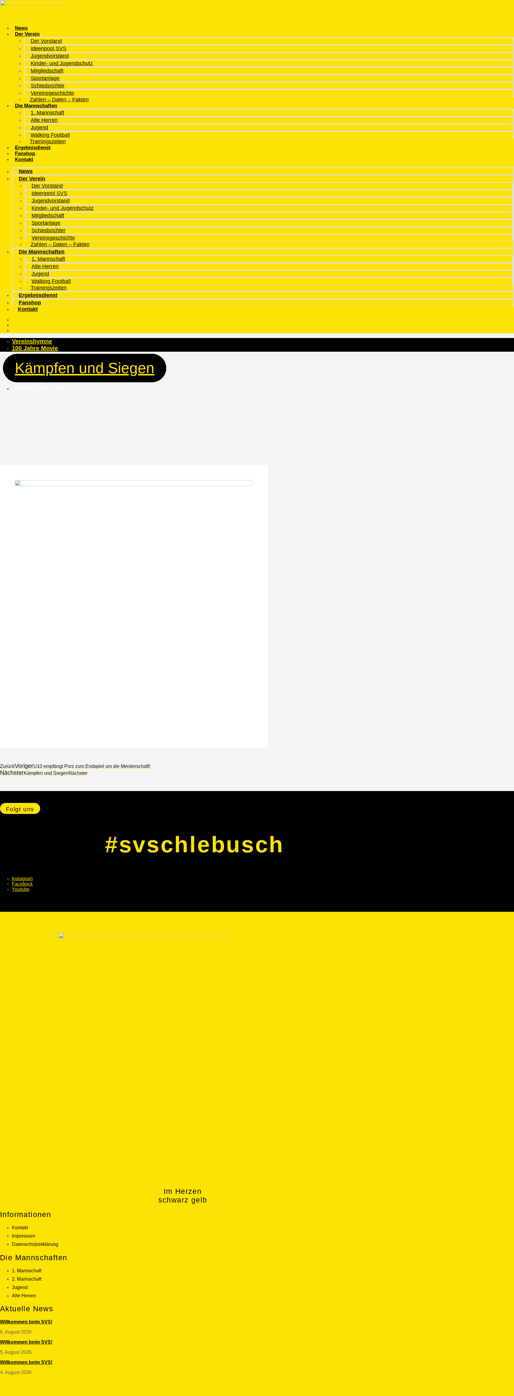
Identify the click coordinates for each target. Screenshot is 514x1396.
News (21, 28)
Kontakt (24, 159)
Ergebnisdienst (33, 147)
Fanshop (25, 153)
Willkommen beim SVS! (26, 1321)
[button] (20, 808)
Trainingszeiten (48, 141)
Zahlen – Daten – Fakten (59, 100)
